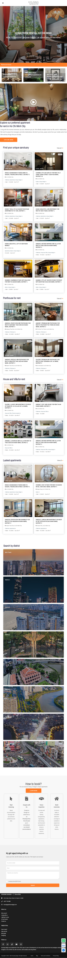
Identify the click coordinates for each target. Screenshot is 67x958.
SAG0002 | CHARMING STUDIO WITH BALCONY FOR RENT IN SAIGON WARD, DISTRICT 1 (18, 281)
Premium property (16, 413)
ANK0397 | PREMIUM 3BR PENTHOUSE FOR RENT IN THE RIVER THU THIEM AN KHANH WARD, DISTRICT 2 (48, 325)
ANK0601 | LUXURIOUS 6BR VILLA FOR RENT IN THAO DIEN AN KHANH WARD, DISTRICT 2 (18, 441)
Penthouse (12, 332)
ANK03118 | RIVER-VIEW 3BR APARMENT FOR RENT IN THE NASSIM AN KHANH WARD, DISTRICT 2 (17, 521)
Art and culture (4, 919)
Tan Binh (7, 744)
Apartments (12, 180)
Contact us (3, 921)
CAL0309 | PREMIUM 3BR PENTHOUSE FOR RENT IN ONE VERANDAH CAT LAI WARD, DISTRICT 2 (47, 361)
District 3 (7, 635)
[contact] (63, 950)
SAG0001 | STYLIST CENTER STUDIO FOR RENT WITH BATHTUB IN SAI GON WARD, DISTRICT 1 (49, 281)
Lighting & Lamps (5, 917)
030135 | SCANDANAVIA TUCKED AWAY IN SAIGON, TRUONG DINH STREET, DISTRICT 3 (17, 173)
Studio (11, 251)
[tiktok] (12, 944)
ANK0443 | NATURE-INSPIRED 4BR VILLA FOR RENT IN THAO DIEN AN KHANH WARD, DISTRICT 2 (48, 245)
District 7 (7, 689)
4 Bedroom (38, 252)
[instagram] (21, 944)
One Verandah (40, 365)
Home (32, 955)
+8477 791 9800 (7, 901)
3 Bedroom (7, 332)
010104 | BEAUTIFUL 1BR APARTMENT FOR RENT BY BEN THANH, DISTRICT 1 (47, 210)
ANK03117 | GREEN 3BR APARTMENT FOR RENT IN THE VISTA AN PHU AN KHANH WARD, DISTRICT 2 (49, 521)
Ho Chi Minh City (9, 177)
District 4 (7, 662)
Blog (37, 955)
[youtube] (16, 944)
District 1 (7, 580)
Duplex (37, 181)
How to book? (4, 929)
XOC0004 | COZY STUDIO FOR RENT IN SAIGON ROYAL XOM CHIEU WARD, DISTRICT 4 (49, 486)
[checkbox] (6, 881)
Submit (33, 885)
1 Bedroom (7, 180)
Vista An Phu (39, 525)
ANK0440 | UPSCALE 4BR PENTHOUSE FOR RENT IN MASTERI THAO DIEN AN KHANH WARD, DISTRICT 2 (17, 361)
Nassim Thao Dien (10, 525)
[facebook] (3, 944)
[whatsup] (7, 944)
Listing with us (4, 915)
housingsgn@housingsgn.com (10, 904)
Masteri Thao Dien (10, 365)
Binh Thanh (8, 552)
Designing (3, 935)
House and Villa (44, 252)
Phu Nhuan (8, 717)
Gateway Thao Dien (10, 329)
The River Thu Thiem (41, 329)
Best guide (3, 933)
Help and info (4, 931)
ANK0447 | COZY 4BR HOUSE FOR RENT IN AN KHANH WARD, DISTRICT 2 (48, 405)
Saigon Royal (39, 489)
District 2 (7, 607)
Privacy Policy (56, 955)
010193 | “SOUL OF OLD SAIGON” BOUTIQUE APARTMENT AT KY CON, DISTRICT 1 (17, 210)
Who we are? (4, 913)
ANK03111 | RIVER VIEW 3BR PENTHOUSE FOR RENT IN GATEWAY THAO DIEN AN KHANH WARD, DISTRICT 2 (18, 325)
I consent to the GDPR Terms (14, 881)
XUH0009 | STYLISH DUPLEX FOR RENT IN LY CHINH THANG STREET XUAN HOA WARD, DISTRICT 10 (48, 174)
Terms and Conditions (45, 955)
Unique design (18, 180)
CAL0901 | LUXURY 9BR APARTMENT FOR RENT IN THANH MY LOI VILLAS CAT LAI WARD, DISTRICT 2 (18, 406)
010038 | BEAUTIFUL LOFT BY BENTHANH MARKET (16, 244)
